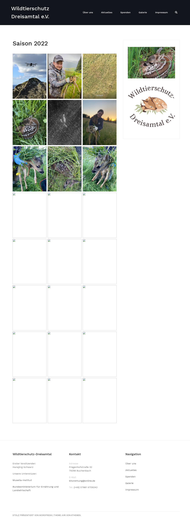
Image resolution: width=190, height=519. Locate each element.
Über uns (88, 12)
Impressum (161, 12)
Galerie (143, 12)
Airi (64, 515)
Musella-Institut (22, 480)
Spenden (125, 12)
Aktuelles (106, 12)
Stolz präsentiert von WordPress (32, 515)
